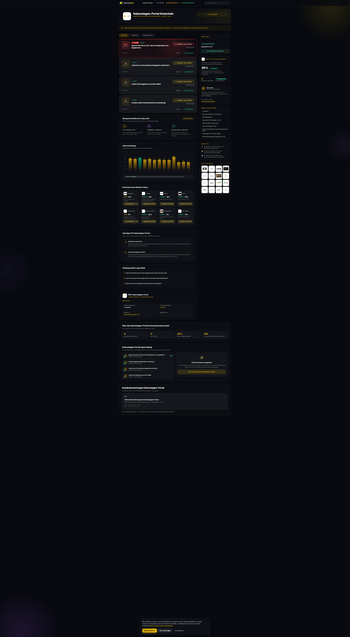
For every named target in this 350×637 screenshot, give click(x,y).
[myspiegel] (205, 169)
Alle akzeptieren (149, 630)
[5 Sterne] (139, 405)
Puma (183, 193)
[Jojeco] (219, 190)
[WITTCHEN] (226, 176)
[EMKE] (205, 190)
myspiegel (130, 193)
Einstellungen (179, 630)
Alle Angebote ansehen (215, 51)
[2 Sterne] (129, 405)
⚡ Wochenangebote (188, 3)
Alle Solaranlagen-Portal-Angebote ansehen (201, 371)
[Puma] (226, 169)
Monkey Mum (167, 211)
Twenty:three (131, 211)
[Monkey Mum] (219, 176)
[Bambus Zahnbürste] (205, 183)
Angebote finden (148, 3)
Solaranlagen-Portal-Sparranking (211, 133)
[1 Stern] (125, 405)
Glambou (148, 193)
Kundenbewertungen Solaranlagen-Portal (213, 136)
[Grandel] (226, 190)
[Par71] (226, 183)
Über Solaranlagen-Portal (209, 126)
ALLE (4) (124, 35)
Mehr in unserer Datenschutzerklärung (161, 625)
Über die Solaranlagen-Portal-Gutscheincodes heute (215, 129)
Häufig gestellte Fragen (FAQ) (210, 123)
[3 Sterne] (132, 405)
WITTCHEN (185, 211)
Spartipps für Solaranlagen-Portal (211, 120)
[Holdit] (219, 169)
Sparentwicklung (206, 117)
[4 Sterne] (135, 405)
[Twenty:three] (205, 176)
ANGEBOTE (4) (147, 35)
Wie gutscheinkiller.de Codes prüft (211, 114)
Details (178, 53)
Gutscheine (205, 111)
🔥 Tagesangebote (172, 3)
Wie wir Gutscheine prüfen (208, 101)
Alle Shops (160, 3)
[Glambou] (212, 169)
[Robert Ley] (212, 190)
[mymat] (219, 183)
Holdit (165, 193)
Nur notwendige (165, 630)
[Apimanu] (212, 183)
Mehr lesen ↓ (127, 300)
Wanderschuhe (150, 211)
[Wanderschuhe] (212, 176)
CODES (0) (135, 35)
